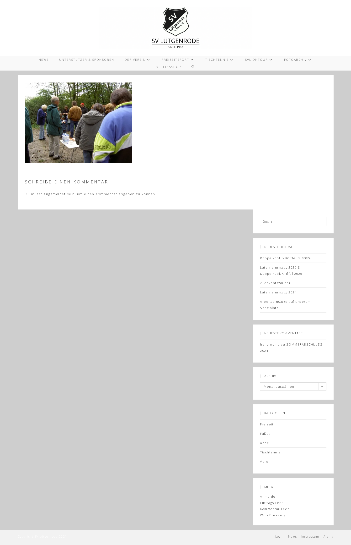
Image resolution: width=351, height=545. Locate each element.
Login (279, 536)
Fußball (266, 433)
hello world (270, 344)
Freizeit (266, 424)
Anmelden (269, 496)
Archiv (329, 536)
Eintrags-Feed (272, 503)
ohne (264, 443)
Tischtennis (270, 452)
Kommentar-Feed (275, 509)
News (292, 536)
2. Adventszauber (275, 283)
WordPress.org (273, 515)
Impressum (310, 536)
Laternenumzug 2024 (278, 292)
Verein (266, 461)
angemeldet (55, 194)
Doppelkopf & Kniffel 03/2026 (285, 258)
